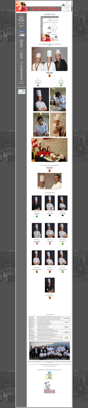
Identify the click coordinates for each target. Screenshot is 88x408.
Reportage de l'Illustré (21, 87)
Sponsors (21, 26)
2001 (21, 77)
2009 (21, 69)
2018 (21, 50)
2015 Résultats (21, 40)
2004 (21, 74)
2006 (21, 72)
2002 (21, 76)
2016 (21, 63)
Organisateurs (21, 20)
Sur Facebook (21, 33)
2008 (21, 70)
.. (49, 136)
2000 (21, 78)
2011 (21, 67)
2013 (21, 65)
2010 (21, 68)
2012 (21, 66)
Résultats (21, 17)
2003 (21, 75)
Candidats (21, 18)
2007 (21, 71)
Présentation (21, 16)
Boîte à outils (21, 23)
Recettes (21, 81)
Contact (21, 21)
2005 (21, 73)
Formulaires (21, 83)
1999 (21, 79)
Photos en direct (21, 19)
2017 (21, 62)
